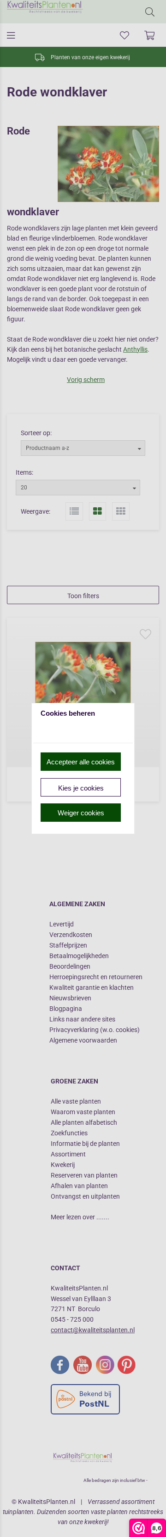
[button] (81, 761)
